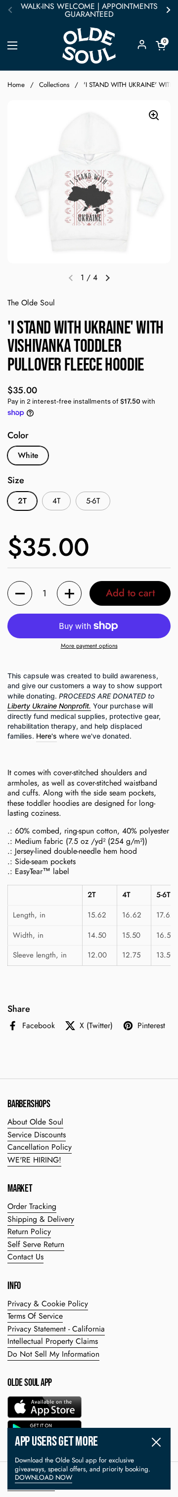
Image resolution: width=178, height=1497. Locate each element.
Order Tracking (31, 1206)
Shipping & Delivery (40, 1219)
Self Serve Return (35, 1244)
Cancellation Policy (39, 1147)
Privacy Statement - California (56, 1328)
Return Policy (29, 1231)
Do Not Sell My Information (53, 1354)
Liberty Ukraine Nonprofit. (49, 706)
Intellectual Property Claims (52, 1341)
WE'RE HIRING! (34, 1159)
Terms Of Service (35, 1316)
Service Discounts (36, 1134)
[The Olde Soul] (89, 45)
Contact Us (25, 1256)
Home (16, 84)
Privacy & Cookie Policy (47, 1303)
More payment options (89, 646)
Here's (46, 736)
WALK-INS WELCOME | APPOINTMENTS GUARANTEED (89, 10)
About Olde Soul (35, 1121)
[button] (161, 45)
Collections (54, 84)
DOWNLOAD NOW (43, 1477)
